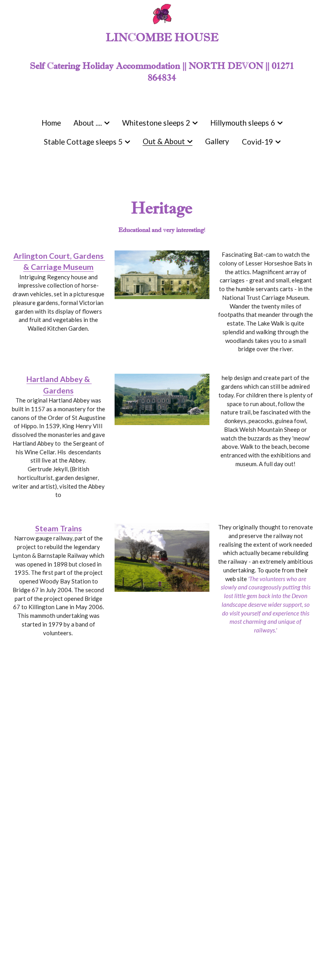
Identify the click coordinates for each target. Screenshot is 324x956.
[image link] (162, 273)
